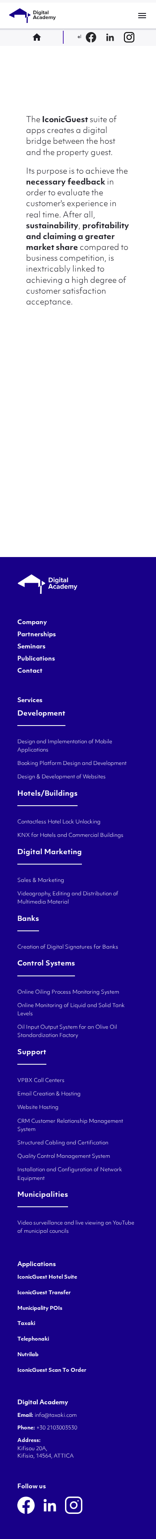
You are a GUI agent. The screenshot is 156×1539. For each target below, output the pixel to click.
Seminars (31, 647)
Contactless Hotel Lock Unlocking (59, 822)
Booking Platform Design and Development (72, 763)
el (79, 37)
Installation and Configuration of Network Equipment (69, 1174)
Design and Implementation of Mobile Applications (64, 746)
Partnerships (36, 635)
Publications (36, 659)
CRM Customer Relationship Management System (70, 1125)
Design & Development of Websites (61, 777)
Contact (29, 671)
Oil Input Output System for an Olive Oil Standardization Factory (67, 1031)
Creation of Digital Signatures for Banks (67, 947)
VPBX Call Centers (41, 1080)
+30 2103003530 (56, 1428)
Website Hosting (37, 1107)
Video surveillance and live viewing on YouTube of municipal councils (75, 1227)
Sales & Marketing (40, 880)
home (39, 37)
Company (32, 623)
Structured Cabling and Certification (62, 1143)
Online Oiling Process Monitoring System (68, 992)
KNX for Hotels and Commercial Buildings (70, 835)
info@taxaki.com (56, 1415)
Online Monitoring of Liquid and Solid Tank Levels (71, 1010)
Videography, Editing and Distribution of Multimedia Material (67, 898)
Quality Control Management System (63, 1156)
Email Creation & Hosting (49, 1094)
